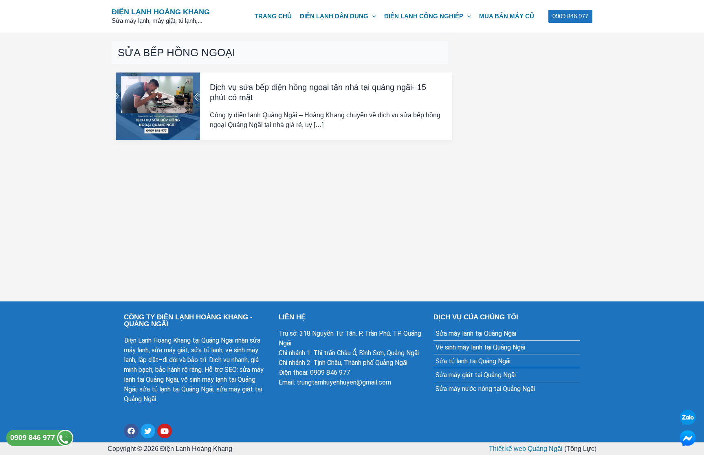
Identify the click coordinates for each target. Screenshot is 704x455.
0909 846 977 (33, 437)
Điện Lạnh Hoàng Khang (161, 12)
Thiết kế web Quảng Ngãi (526, 448)
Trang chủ (273, 16)
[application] (372, 16)
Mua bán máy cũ (506, 16)
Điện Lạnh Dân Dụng (334, 16)
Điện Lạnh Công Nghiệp (423, 16)
